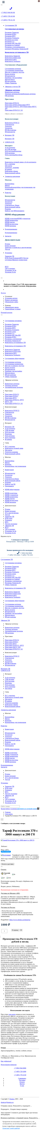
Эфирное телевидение (19, 260)
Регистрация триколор (9, 1064)
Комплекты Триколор (12, 56)
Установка (8, 253)
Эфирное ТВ (9, 525)
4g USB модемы (10, 149)
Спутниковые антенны (13, 68)
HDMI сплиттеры (11, 218)
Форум (22, 1084)
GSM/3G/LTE (9, 142)
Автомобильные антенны (27, 94)
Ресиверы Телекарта (12, 38)
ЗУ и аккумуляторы (12, 513)
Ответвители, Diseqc (12, 205)
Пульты (7, 244)
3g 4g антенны (10, 147)
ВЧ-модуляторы (10, 81)
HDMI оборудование (12, 489)
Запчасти (8, 236)
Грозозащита (19, 211)
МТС (21, 258)
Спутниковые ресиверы (14, 29)
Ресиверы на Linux (11, 40)
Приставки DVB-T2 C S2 (14, 110)
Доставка (22, 1080)
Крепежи (8, 187)
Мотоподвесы (10, 79)
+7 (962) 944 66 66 (8, 12)
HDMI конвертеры (11, 220)
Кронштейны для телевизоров (15, 466)
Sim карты (8, 166)
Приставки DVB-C (11, 105)
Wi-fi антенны (10, 153)
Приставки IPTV (24, 105)
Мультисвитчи (10, 76)
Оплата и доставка (7, 864)
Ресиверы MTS (10, 328)
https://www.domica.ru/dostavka (19, 920)
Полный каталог (6, 312)
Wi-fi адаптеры (10, 155)
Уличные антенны (11, 94)
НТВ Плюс (9, 258)
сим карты (12, 1014)
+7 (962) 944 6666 (20, 1068)
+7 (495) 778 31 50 (8, 20)
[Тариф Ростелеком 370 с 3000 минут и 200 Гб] (17, 840)
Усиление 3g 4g (10, 272)
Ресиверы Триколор (12, 32)
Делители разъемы (11, 452)
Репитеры (17, 151)
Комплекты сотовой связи (14, 448)
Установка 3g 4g (10, 270)
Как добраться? (6, 1061)
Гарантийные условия (12, 309)
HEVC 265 (8, 402)
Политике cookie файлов (11, 1128)
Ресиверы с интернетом (13, 339)
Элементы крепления (12, 176)
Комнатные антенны (12, 92)
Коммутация (9, 470)
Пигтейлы (18, 155)
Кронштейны (9, 184)
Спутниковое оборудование (14, 358)
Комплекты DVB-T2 (12, 123)
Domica (12, 1099)
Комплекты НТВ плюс (13, 58)
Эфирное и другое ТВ (12, 86)
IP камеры (8, 169)
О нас (22, 1085)
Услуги (3, 293)
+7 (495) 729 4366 (20, 1071)
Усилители (8, 128)
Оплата (22, 1082)
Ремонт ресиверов (11, 300)
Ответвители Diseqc (12, 479)
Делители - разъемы (12, 167)
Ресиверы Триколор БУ (20, 49)
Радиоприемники (11, 229)
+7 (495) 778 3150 (20, 1075)
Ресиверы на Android (12, 45)
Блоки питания (10, 246)
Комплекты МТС (11, 59)
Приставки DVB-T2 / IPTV (14, 106)
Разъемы (8, 209)
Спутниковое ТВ (11, 25)
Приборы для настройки (13, 78)
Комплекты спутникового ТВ (15, 342)
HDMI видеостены (11, 224)
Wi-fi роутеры (9, 151)
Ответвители (9, 124)
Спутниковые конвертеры (14, 70)
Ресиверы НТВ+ (10, 34)
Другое (7, 249)
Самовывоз (22, 1078)
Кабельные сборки (11, 171)
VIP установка (10, 268)
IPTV (7, 267)
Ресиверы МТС (10, 36)
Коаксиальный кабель (12, 173)
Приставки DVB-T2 (12, 103)
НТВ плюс (8, 518)
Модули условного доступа (14, 72)
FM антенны (9, 96)
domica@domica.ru (7, 1102)
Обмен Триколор (11, 83)
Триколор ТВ (9, 256)
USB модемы (9, 430)
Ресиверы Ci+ (10, 41)
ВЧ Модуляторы (10, 130)
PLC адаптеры (10, 164)
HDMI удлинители (23, 218)
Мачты (7, 185)
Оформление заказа (12, 307)
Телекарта (16, 258)
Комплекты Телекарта (12, 61)
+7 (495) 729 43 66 (8, 16)
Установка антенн (11, 298)
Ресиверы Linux (10, 331)
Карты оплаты (10, 74)
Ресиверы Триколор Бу (13, 341)
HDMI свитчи (10, 222)
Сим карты (9, 814)
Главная (7, 812)
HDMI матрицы (10, 226)
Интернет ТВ (9, 135)
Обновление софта (11, 302)
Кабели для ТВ (10, 211)
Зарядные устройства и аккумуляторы (18, 247)
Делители (8, 126)
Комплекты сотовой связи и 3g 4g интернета (20, 162)
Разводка (8, 192)
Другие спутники (11, 524)
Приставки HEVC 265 (13, 647)
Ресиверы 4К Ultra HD (13, 43)
